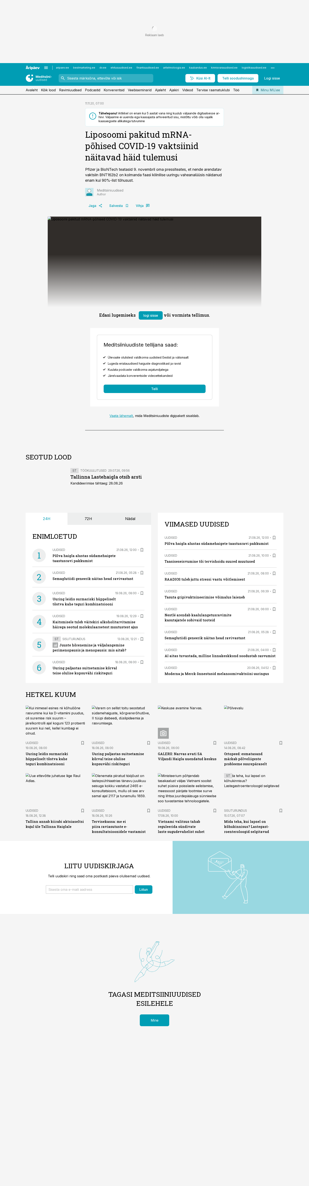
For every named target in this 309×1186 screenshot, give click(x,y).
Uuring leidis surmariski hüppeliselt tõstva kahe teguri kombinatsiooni (47, 759)
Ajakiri (174, 90)
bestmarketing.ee (84, 67)
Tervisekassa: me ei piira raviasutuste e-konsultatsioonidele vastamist (119, 826)
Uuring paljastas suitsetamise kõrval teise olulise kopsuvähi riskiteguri (118, 759)
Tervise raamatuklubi (213, 90)
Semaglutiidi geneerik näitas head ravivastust (93, 578)
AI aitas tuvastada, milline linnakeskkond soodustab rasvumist (220, 656)
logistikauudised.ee (254, 67)
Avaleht (32, 90)
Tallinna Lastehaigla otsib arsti (106, 477)
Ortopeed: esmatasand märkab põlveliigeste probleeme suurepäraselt (245, 759)
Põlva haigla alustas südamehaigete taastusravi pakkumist (217, 543)
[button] (89, 889)
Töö (236, 90)
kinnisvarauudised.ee (224, 67)
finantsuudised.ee (147, 67)
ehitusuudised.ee (121, 67)
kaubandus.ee (198, 67)
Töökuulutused (93, 470)
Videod (187, 90)
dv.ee (102, 67)
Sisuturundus (73, 639)
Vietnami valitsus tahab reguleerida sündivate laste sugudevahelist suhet (181, 826)
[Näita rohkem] (273, 68)
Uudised (59, 550)
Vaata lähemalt (121, 416)
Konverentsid (114, 90)
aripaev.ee (62, 67)
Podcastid (92, 90)
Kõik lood (48, 90)
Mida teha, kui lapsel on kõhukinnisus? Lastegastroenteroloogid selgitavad (246, 826)
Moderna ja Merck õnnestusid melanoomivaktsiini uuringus (217, 673)
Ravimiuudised (70, 90)
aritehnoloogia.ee (174, 67)
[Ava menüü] (46, 68)
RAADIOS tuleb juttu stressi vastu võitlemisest (205, 579)
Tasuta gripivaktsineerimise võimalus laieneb (205, 597)
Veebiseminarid (140, 90)
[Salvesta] (141, 549)
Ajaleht (160, 90)
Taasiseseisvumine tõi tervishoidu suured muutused (210, 561)
